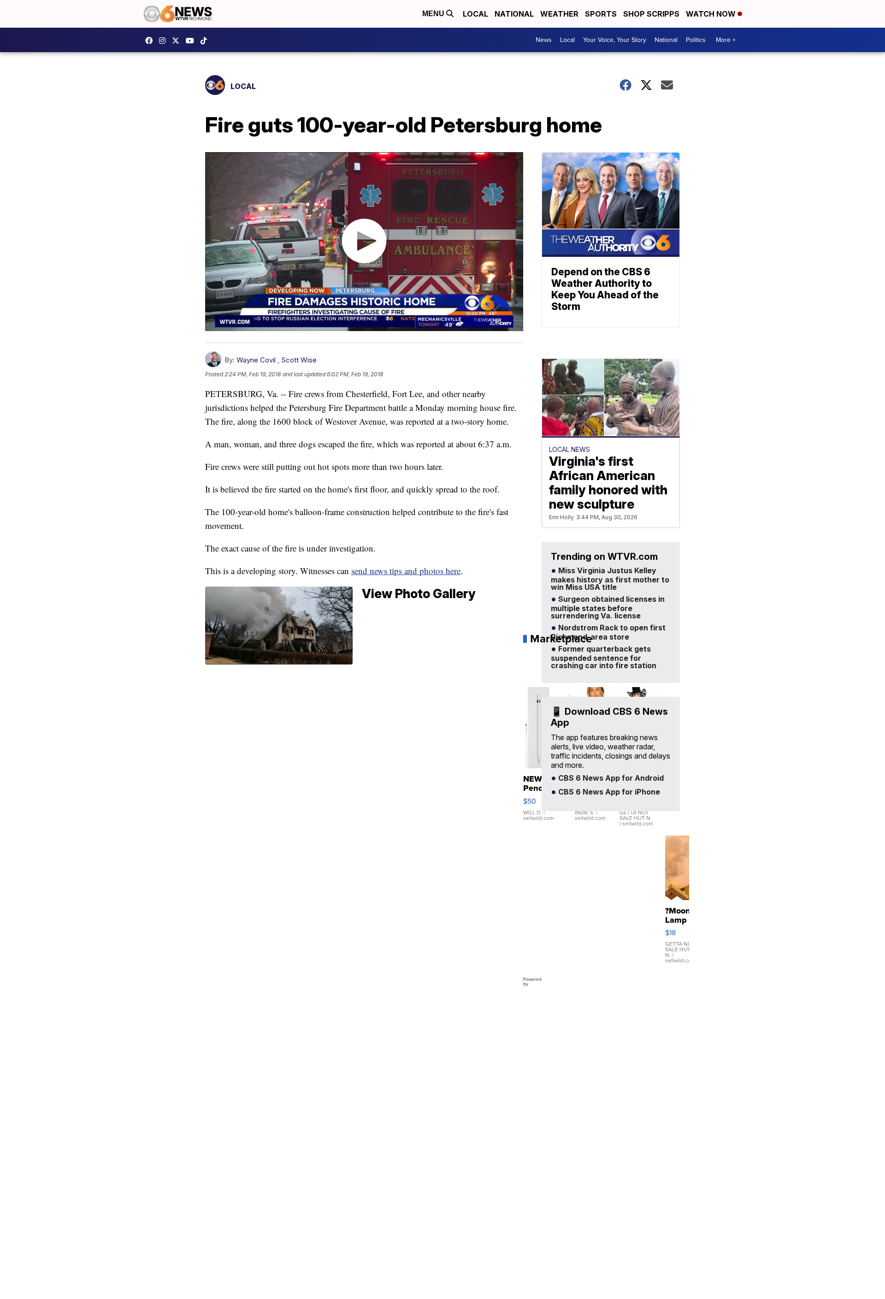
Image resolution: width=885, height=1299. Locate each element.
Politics (696, 40)
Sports (601, 13)
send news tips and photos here (405, 570)
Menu (434, 14)
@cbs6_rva (206, 40)
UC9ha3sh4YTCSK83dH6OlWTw (192, 40)
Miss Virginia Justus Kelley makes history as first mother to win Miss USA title (610, 579)
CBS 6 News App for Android (610, 778)
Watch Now (712, 13)
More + (726, 40)
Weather (559, 13)
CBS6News (151, 40)
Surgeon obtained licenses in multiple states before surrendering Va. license (608, 607)
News (544, 40)
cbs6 (164, 40)
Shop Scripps (651, 13)
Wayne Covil (256, 360)
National (514, 13)
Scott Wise (299, 360)
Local (475, 13)
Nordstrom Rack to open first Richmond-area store (608, 632)
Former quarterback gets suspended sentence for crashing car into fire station (603, 657)
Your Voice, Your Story (614, 40)
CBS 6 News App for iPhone (608, 792)
